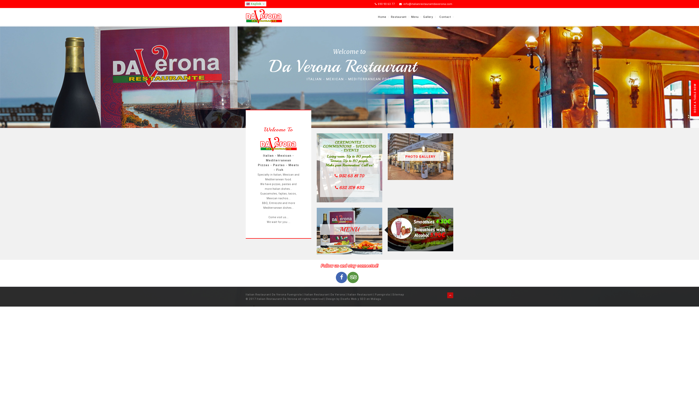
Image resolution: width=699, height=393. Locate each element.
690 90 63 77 (386, 4)
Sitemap (398, 294)
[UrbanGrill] (264, 16)
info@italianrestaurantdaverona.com (427, 4)
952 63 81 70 (351, 175)
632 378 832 (351, 187)
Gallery (428, 17)
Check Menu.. (436, 243)
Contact (445, 17)
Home (382, 17)
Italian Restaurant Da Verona (324, 294)
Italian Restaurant (360, 294)
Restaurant (399, 17)
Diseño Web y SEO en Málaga (361, 298)
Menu (415, 17)
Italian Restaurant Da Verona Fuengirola (274, 294)
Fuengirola (382, 294)
